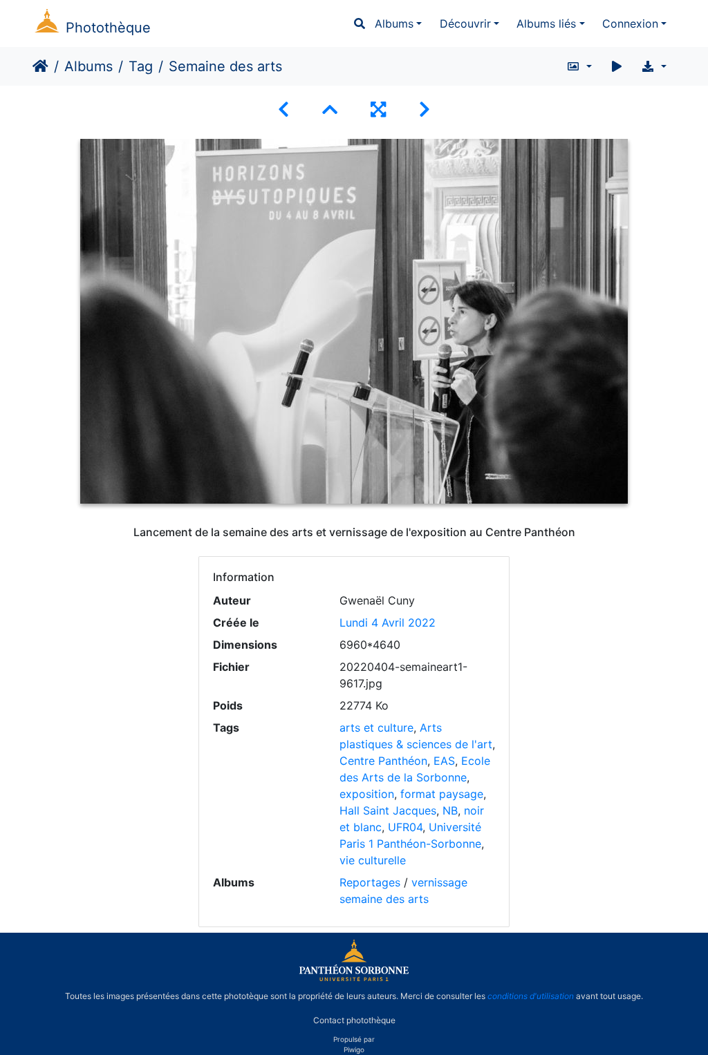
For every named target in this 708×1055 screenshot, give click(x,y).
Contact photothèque (354, 1019)
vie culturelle (372, 860)
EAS (444, 761)
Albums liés (546, 23)
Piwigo (354, 1049)
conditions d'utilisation (530, 996)
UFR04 (405, 827)
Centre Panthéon (383, 761)
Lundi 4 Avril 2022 (387, 622)
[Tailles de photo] (579, 66)
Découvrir (465, 23)
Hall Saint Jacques (387, 810)
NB (450, 810)
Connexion (630, 23)
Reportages (369, 882)
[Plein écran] (378, 109)
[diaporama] (617, 66)
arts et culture (376, 727)
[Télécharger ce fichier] (654, 66)
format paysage (441, 794)
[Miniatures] (330, 109)
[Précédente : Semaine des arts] (283, 109)
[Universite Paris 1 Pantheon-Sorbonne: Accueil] (354, 978)
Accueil (40, 66)
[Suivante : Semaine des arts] (424, 109)
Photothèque (108, 27)
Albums (394, 23)
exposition (366, 794)
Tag (141, 66)
